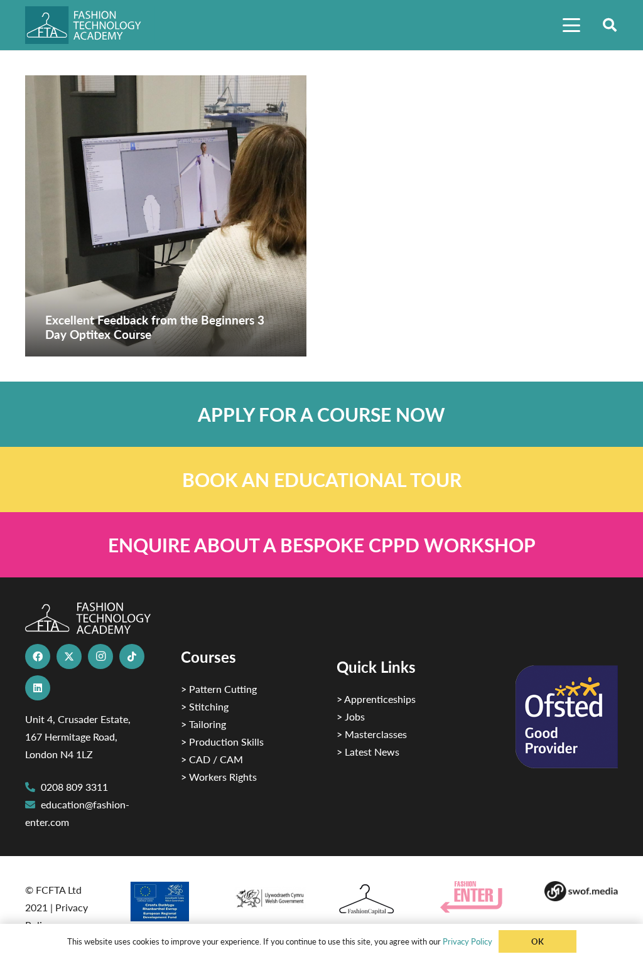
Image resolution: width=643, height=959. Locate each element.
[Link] (321, 414)
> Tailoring (203, 724)
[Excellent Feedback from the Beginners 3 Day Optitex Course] (165, 215)
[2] (165, 901)
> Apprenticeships (376, 699)
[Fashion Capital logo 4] (373, 899)
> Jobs (351, 716)
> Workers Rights (219, 776)
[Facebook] (37, 656)
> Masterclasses (372, 734)
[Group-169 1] (581, 891)
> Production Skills (222, 741)
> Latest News (368, 751)
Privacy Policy (467, 941)
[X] (69, 656)
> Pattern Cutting (219, 689)
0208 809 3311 (74, 787)
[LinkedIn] (37, 687)
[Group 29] (477, 897)
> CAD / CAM (212, 759)
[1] (269, 895)
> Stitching (205, 706)
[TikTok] (131, 656)
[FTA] (90, 25)
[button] (571, 25)
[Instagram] (100, 656)
